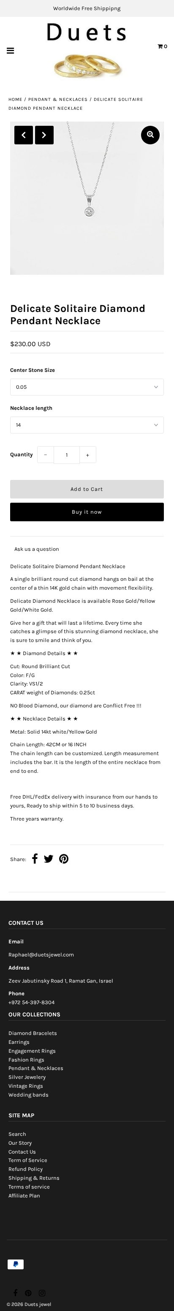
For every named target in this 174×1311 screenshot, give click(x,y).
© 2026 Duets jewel (29, 1304)
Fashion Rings (26, 1059)
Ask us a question (36, 549)
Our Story (20, 1143)
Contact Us (22, 1151)
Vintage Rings (25, 1086)
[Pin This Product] (63, 860)
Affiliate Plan (24, 1195)
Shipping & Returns (34, 1178)
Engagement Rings (32, 1051)
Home (15, 99)
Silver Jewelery (27, 1077)
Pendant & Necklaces (58, 99)
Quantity (21, 454)
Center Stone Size (32, 370)
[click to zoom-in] (150, 135)
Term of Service (27, 1160)
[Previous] (23, 135)
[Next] (44, 135)
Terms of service (29, 1187)
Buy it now (87, 512)
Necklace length (31, 408)
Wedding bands (28, 1095)
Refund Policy (25, 1169)
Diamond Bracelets (32, 1033)
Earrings (19, 1042)
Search (17, 1134)
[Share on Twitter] (49, 860)
